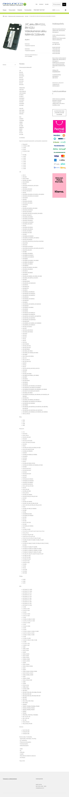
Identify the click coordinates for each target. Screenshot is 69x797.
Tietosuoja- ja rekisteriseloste (10, 778)
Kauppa (4, 10)
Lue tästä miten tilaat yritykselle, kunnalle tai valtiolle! (59, 112)
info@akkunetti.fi (56, 71)
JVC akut (26, 16)
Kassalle (46, 4)
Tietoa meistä (12, 10)
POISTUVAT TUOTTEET (39, 10)
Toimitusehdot (27, 10)
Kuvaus (4, 64)
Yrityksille (20, 10)
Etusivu (5, 16)
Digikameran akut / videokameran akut (16, 16)
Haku (64, 4)
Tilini (36, 4)
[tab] (10, 65)
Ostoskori (41, 4)
